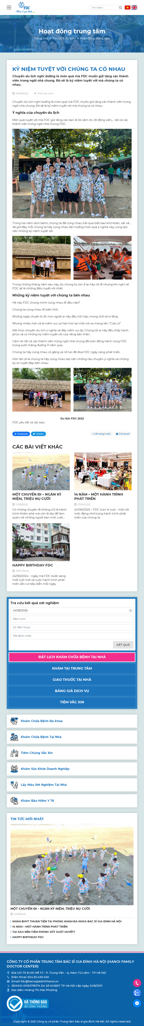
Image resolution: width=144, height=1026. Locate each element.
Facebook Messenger (137, 1003)
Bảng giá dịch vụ (72, 691)
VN (127, 7)
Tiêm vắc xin (72, 702)
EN (134, 7)
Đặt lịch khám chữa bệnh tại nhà (72, 657)
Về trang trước (102, 433)
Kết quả (123, 644)
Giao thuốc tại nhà (72, 680)
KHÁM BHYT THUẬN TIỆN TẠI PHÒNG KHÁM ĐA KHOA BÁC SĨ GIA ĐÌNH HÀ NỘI (67, 921)
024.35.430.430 (38, 977)
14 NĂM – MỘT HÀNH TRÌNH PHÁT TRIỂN (40, 926)
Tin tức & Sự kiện (64, 38)
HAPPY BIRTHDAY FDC (32, 565)
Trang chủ (41, 38)
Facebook (22, 434)
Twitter (40, 434)
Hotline (137, 983)
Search (120, 7)
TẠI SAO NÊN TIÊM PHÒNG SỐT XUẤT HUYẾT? (43, 932)
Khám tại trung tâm (72, 668)
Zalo (137, 993)
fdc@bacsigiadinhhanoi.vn (39, 981)
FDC (74, 418)
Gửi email (124, 433)
